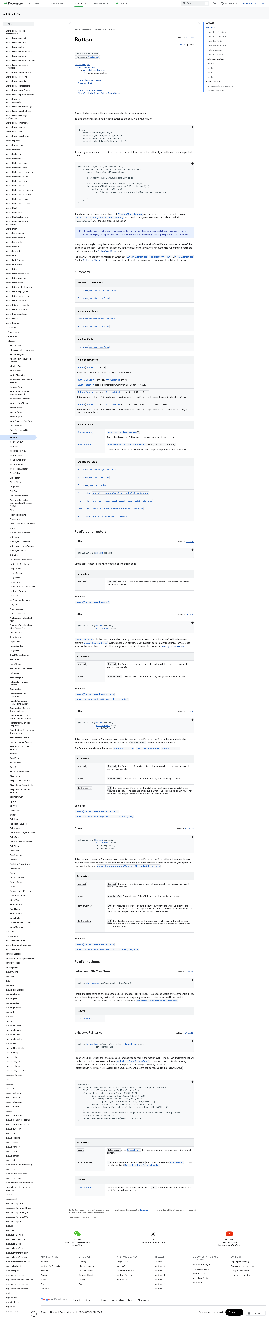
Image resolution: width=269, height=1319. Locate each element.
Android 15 (160, 1270)
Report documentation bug (243, 1266)
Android (44, 1261)
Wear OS (121, 1266)
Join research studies (240, 1275)
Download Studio (200, 1278)
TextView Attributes (161, 256)
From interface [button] (113, 493)
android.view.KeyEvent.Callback (110, 516)
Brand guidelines (67, 1312)
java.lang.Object (82, 64)
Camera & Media (86, 1275)
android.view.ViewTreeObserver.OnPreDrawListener (120, 493)
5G (80, 1284)
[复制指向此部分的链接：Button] (86, 541)
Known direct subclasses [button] (89, 81)
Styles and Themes (92, 260)
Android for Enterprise (51, 1266)
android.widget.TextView (94, 70)
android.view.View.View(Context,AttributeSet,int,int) (128, 866)
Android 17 (160, 1261)
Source (44, 1275)
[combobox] (195, 3)
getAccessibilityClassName (122, 432)
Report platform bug (240, 1261)
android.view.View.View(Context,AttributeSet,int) (104, 816)
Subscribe (234, 1312)
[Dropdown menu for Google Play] (109, 3)
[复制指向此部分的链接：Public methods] (102, 962)
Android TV (122, 1279)
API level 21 (189, 829)
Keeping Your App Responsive (158, 234)
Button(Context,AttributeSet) (92, 602)
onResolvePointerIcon (120, 444)
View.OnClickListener (130, 214)
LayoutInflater (86, 384)
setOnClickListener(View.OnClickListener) (99, 217)
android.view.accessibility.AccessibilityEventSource (122, 501)
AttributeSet (113, 379)
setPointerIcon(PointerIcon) (133, 1061)
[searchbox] (18, 24)
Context (90, 367)
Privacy (82, 1279)
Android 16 (160, 1266)
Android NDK (199, 1282)
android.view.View (87, 67)
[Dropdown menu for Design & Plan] (67, 3)
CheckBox (82, 93)
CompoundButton (86, 83)
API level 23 (189, 972)
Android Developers (83, 29)
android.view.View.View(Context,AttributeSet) (101, 699)
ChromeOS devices (125, 1270)
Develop (78, 3)
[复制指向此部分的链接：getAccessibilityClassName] (113, 971)
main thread (134, 231)
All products (143, 1300)
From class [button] (97, 290)
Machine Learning (87, 1266)
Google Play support (240, 1270)
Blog (121, 3)
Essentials (34, 3)
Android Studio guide (202, 1264)
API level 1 (190, 38)
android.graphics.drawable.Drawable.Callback (118, 508)
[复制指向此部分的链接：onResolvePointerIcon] (107, 1033)
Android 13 (160, 1279)
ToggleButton (114, 93)
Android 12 (160, 1284)
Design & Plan (56, 3)
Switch (104, 93)
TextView (93, 57)
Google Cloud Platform (122, 1300)
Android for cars (124, 1275)
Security (44, 1270)
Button (81, 367)
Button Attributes (137, 256)
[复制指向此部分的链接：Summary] (93, 272)
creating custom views (172, 646)
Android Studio (249, 3)
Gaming (82, 1261)
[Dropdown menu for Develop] (86, 3)
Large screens (123, 1261)
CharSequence (85, 432)
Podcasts (45, 1288)
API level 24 (189, 1033)
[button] (18, 32)
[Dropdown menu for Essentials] (43, 3)
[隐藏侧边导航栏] (34, 1314)
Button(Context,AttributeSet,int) (94, 694)
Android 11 (159, 1288)
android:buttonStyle (95, 643)
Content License (147, 1210)
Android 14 (160, 1275)
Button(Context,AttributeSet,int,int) (97, 811)
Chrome (89, 1300)
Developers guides (201, 1269)
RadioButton (94, 93)
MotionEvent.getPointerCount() (142, 1165)
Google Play (99, 3)
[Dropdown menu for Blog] (127, 3)
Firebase (102, 1300)
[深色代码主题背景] (192, 127)
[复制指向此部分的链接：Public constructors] (109, 532)
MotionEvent (139, 444)
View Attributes (184, 256)
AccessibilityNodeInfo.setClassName (157, 1000)
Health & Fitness (86, 1270)
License (53, 1312)
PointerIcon (84, 444)
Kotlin (182, 44)
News (43, 1279)
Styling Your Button (107, 251)
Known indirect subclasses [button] (99, 91)
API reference (11, 14)
